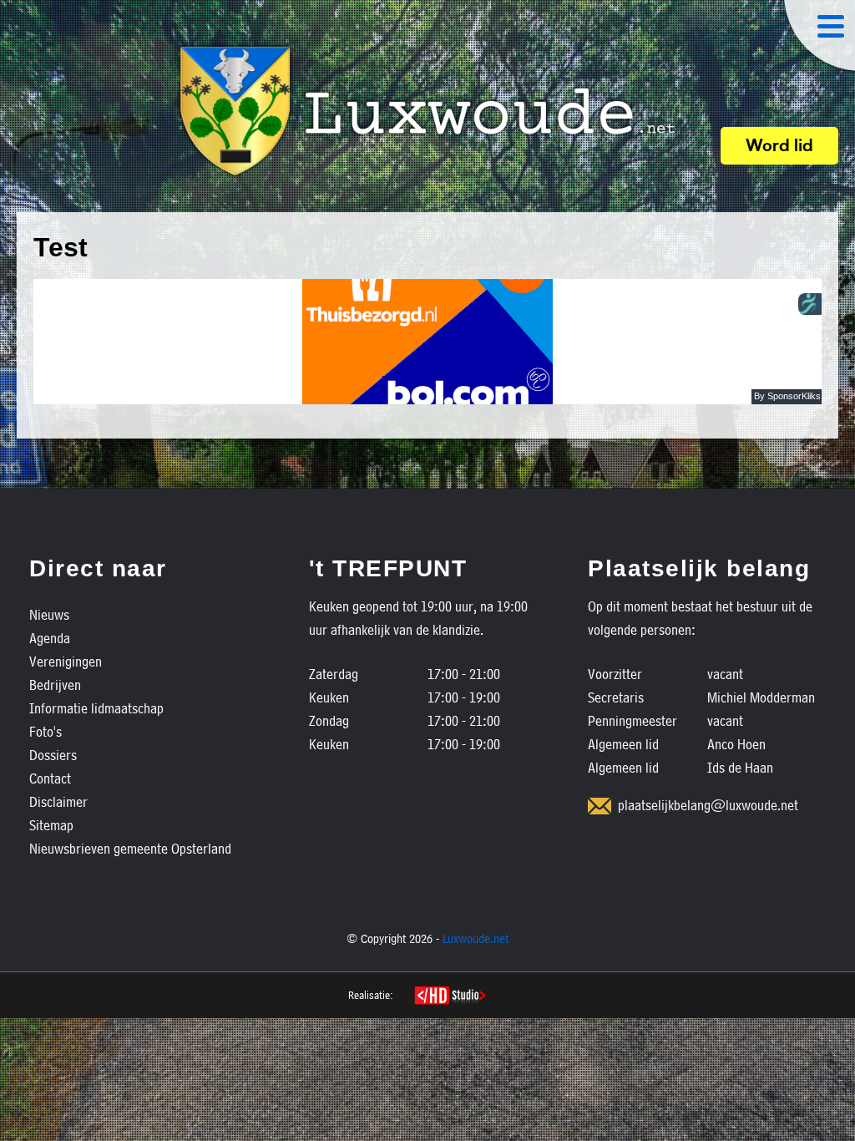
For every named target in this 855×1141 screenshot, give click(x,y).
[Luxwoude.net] (427, 111)
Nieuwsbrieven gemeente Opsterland (130, 848)
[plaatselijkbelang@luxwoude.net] (599, 806)
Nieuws (49, 614)
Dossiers (53, 754)
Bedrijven (55, 684)
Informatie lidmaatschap (96, 708)
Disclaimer (58, 801)
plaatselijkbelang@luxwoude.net (708, 805)
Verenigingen (65, 661)
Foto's (45, 731)
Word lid (779, 147)
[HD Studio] (449, 997)
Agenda (49, 638)
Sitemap (51, 825)
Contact (50, 778)
